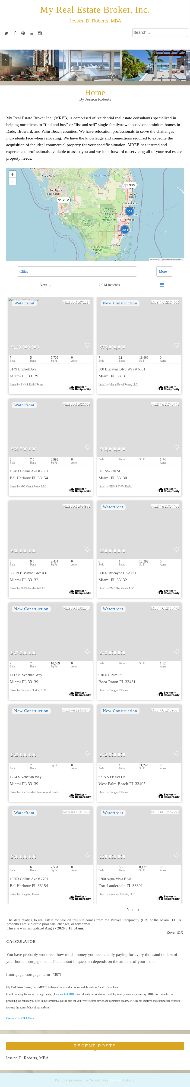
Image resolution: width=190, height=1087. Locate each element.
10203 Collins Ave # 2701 (29, 879)
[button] (61, 201)
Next (131, 909)
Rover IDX (175, 932)
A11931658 (81, 404)
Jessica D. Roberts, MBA (27, 1057)
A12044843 (81, 710)
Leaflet (155, 259)
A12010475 (170, 608)
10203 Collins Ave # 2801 (29, 471)
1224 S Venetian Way (25, 777)
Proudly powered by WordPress (81, 1080)
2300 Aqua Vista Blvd (114, 879)
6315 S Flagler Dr (111, 777)
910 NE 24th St (109, 675)
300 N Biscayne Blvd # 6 (28, 573)
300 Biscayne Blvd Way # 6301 (121, 369)
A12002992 (170, 812)
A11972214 (81, 302)
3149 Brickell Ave (23, 369)
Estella (128, 1080)
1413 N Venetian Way (26, 675)
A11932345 (81, 608)
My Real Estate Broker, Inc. (95, 9)
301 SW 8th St (109, 471)
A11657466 (170, 506)
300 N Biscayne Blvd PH (117, 573)
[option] (31, 65)
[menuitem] (77, 271)
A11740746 (170, 404)
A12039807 (170, 710)
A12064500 (170, 302)
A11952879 (81, 812)
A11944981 (81, 506)
